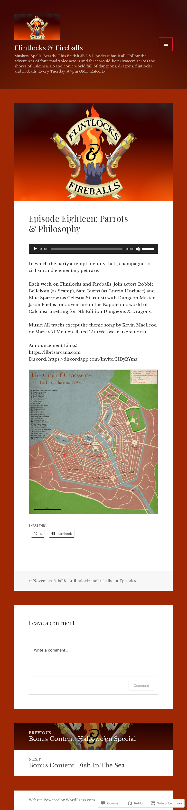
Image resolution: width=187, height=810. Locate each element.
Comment (141, 685)
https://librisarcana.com (55, 352)
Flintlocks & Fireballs (48, 47)
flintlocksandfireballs (93, 581)
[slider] (149, 248)
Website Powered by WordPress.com (62, 800)
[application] (93, 249)
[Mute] (138, 248)
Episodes (128, 581)
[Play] (35, 248)
